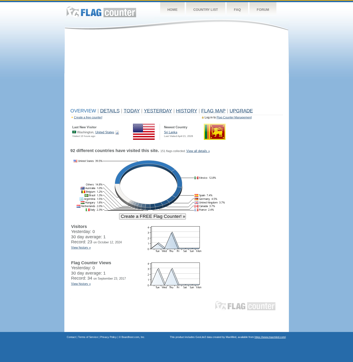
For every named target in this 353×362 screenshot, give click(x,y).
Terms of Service (88, 337)
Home (172, 10)
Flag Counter (101, 11)
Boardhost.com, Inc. (133, 337)
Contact (71, 337)
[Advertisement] (176, 70)
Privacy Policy (108, 337)
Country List (205, 10)
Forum (263, 10)
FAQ (237, 10)
